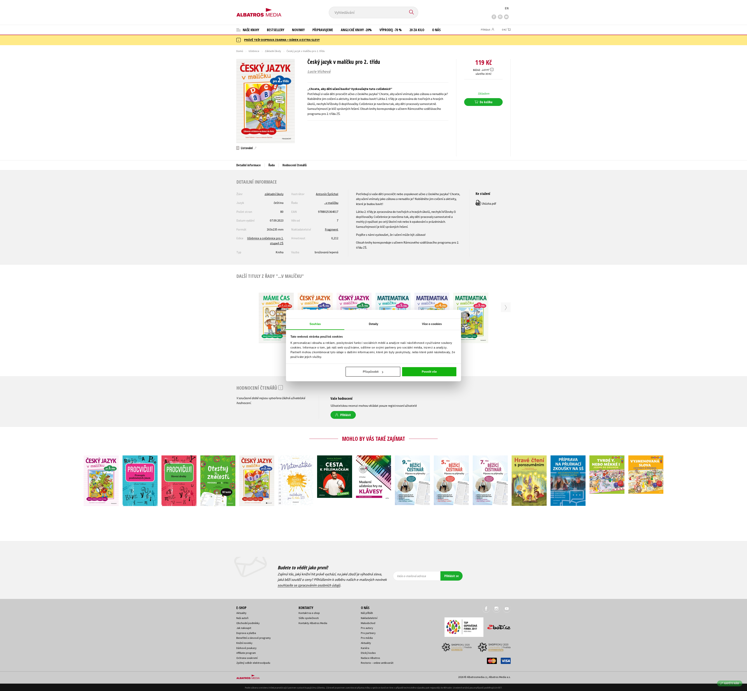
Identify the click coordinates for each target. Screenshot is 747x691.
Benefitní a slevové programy (253, 638)
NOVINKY (298, 29)
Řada (271, 165)
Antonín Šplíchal (327, 194)
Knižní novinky (244, 643)
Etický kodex (368, 653)
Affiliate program (246, 653)
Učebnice (254, 51)
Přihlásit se (451, 576)
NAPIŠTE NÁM (731, 683)
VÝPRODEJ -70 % (391, 29)
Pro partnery (368, 633)
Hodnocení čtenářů (294, 165)
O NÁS (436, 29)
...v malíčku (331, 203)
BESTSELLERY (275, 29)
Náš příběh (367, 613)
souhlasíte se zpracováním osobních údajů (309, 585)
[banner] (258, 9)
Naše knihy (250, 29)
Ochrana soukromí (247, 658)
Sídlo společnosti (309, 618)
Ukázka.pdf (486, 203)
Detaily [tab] (373, 324)
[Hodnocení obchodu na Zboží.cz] (497, 626)
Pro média (367, 638)
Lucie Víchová (319, 71)
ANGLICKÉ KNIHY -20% (356, 29)
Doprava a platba (246, 633)
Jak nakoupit (243, 628)
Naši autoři (242, 618)
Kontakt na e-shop (309, 613)
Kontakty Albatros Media (313, 623)
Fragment (331, 229)
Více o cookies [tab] (432, 324)
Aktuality (241, 613)
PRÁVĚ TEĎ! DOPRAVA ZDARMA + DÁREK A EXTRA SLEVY (282, 40)
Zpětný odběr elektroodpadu (253, 663)
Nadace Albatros (370, 658)
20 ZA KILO (416, 29)
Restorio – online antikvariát (377, 663)
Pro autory (367, 628)
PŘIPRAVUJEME (322, 29)
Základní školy (273, 51)
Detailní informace (248, 165)
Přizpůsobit (371, 371)
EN (507, 8)
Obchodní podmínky (248, 623)
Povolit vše (429, 371)
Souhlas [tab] (315, 324)
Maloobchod (368, 623)
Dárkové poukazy (246, 648)
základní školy (274, 194)
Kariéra (365, 648)
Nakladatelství (369, 618)
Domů (239, 51)
